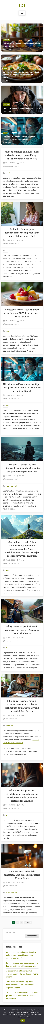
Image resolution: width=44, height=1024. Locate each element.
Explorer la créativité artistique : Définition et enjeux (21, 108)
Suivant (28, 922)
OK (22, 1020)
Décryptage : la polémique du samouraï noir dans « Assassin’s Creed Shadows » (22, 630)
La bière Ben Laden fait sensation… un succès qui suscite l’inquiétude (22, 875)
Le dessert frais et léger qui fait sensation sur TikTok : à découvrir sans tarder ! (22, 313)
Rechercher (10, 932)
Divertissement (11, 486)
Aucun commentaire (12, 166)
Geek (5, 133)
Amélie (21, 163)
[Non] (41, 1015)
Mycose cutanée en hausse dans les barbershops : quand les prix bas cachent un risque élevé (22, 155)
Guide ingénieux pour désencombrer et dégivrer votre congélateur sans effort (22, 233)
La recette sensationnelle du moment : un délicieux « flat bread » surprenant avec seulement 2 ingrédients (21, 74)
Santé (8, 173)
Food (5, 68)
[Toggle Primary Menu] (22, 13)
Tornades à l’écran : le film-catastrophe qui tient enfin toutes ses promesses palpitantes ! (22, 468)
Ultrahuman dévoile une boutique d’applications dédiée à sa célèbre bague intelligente (20, 138)
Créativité (7, 40)
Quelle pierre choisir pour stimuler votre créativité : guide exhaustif (21, 45)
